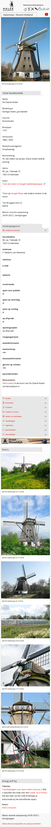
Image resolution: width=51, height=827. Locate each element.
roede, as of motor (38, 792)
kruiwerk (8, 407)
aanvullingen (10, 434)
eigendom (9, 425)
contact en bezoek (12, 230)
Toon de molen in (22, 184)
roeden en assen (12, 412)
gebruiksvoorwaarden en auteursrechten (21, 823)
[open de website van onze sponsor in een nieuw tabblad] (25, 442)
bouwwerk (9, 403)
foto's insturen (9, 807)
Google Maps (17, 193)
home (25, 8)
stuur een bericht (48, 9)
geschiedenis (10, 430)
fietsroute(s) (8, 383)
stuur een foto (44, 9)
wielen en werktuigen (13, 416)
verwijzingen (10, 421)
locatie (8, 398)
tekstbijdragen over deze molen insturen (21, 789)
